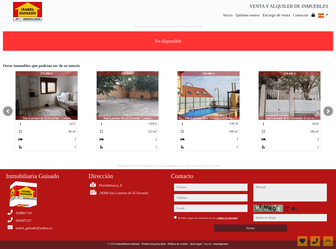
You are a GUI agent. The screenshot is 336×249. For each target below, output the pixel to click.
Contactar (300, 15)
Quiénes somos (248, 15)
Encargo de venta (276, 15)
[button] (8, 111)
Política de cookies (178, 243)
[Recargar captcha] (287, 208)
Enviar (250, 228)
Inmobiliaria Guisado (128, 243)
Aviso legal (196, 243)
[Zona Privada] (313, 15)
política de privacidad (227, 218)
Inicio (228, 15)
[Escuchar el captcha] (294, 208)
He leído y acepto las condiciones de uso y (207, 218)
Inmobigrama (220, 243)
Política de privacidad (154, 243)
